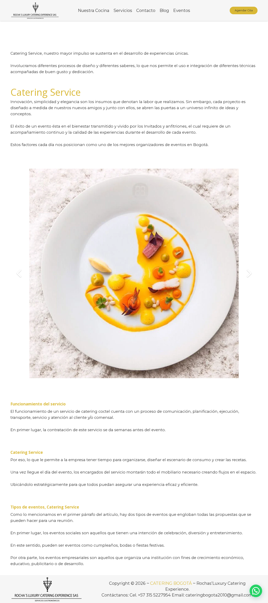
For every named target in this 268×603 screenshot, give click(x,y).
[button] (256, 591)
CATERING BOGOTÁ (171, 583)
